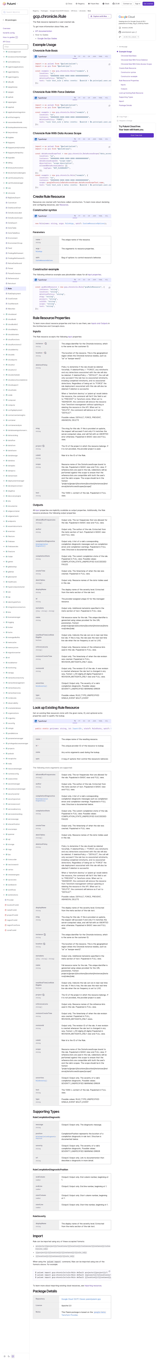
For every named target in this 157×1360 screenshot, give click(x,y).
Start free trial (136, 135)
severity (39, 1146)
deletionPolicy (41, 365)
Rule (89, 11)
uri (37, 1158)
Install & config (9, 33)
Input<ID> (77, 728)
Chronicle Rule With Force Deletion (134, 60)
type (37, 695)
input (70, 337)
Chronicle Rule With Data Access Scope (136, 64)
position (39, 1134)
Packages (44, 11)
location (39, 353)
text (37, 493)
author (38, 529)
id (36, 599)
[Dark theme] (9, 1356)
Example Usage (125, 52)
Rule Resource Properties (129, 80)
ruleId (38, 455)
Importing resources (93, 1285)
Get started (148, 4)
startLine (39, 1204)
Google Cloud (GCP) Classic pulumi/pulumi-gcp (81, 1299)
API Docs (6, 42)
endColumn (40, 1177)
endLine (39, 1186)
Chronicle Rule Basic (129, 56)
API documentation (43, 31)
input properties (94, 274)
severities (40, 683)
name (38, 617)
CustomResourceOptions (94, 223)
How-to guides (10, 37)
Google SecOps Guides (47, 38)
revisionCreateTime (44, 656)
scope (38, 464)
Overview (6, 28)
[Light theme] (4, 1356)
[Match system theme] (13, 1356)
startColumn (41, 1195)
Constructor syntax (128, 72)
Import (121, 101)
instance (39, 343)
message (39, 1124)
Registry (81, 4)
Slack (107, 4)
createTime (40, 571)
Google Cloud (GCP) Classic (59, 11)
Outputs (124, 89)
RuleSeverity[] (41, 686)
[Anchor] (68, 16)
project (39, 446)
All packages (10, 20)
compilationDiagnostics (45, 541)
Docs (70, 4)
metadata (40, 608)
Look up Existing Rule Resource (131, 93)
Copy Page (123, 117)
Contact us (127, 4)
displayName (41, 589)
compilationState (43, 556)
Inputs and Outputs (99, 323)
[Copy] (109, 64)
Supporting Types (126, 97)
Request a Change (125, 121)
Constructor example (129, 76)
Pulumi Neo (95, 4)
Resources (63, 205)
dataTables (40, 580)
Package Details (125, 105)
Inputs (123, 85)
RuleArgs (69, 223)
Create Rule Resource (127, 68)
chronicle (82, 11)
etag (38, 428)
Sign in (137, 4)
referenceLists (42, 647)
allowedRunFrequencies (45, 520)
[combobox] (15, 12)
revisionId (40, 668)
